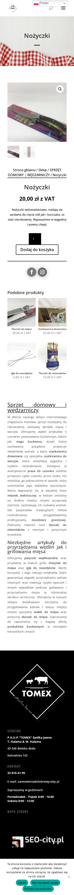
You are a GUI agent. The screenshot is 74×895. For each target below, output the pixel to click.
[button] (60, 89)
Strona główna (24, 170)
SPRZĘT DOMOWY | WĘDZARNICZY (34, 172)
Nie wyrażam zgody (45, 882)
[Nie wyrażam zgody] (69, 877)
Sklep (42, 170)
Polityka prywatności (38, 888)
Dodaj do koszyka (37, 249)
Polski (44, 3)
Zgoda (22, 882)
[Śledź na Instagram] (42, 272)
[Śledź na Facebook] (31, 272)
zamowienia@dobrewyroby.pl (38, 781)
